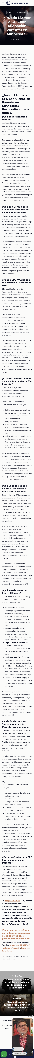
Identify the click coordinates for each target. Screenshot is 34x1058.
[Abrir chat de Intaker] (15, 1057)
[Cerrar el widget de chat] (32, 1016)
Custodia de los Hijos (16, 12)
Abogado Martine (12, 901)
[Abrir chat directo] (29, 1016)
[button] (3, 3)
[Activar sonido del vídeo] (22, 1034)
